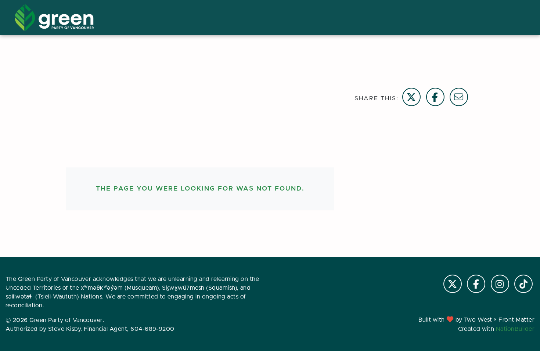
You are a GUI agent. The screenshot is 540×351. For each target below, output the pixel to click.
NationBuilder (515, 329)
